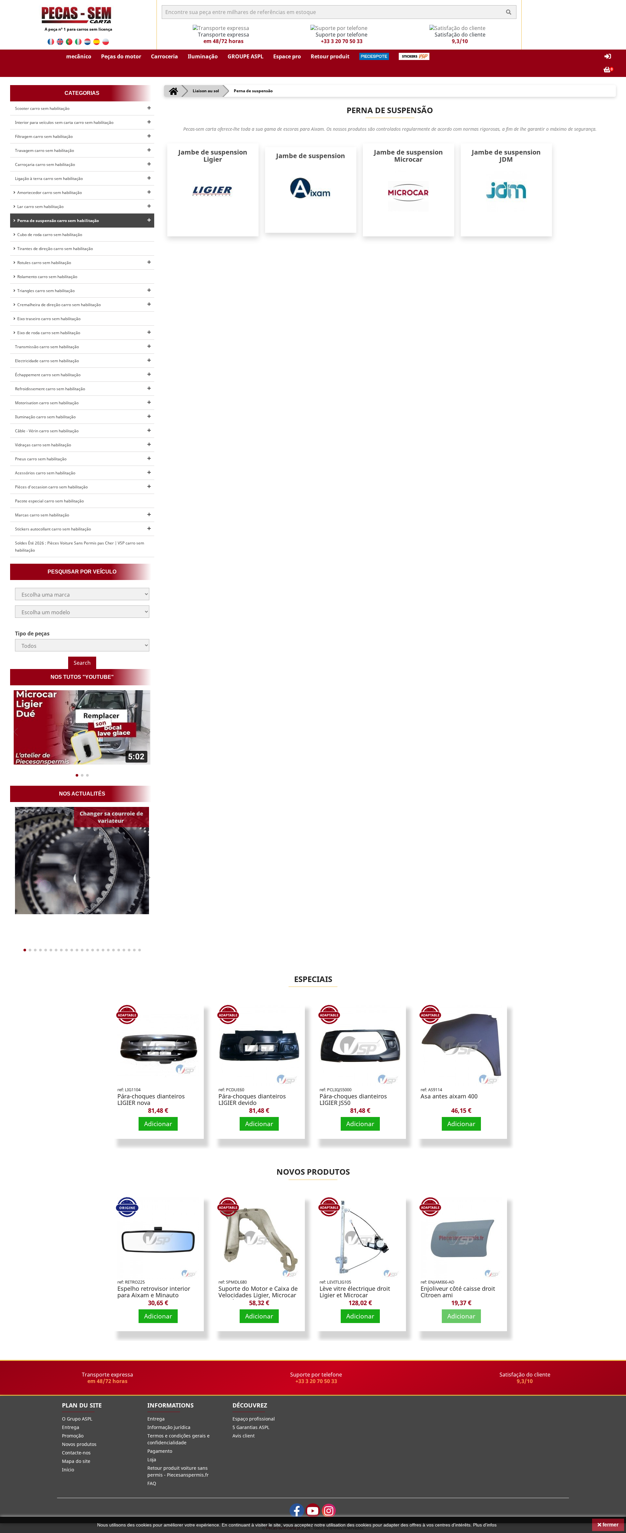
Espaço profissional (253, 1419)
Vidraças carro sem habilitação (43, 445)
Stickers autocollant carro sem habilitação (53, 529)
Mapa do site (76, 1461)
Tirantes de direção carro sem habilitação (54, 248)
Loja (151, 1459)
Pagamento (159, 1451)
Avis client (243, 1436)
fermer (610, 1524)
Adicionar (158, 1123)
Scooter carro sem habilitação (42, 108)
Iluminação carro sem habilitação (45, 417)
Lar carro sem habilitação (39, 206)
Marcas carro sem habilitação (42, 515)
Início (68, 1469)
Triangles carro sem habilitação (45, 290)
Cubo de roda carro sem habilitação (48, 234)
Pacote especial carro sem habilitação (49, 501)
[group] (82, 727)
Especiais (313, 979)
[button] (78, 56)
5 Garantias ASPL (250, 1427)
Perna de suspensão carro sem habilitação (57, 220)
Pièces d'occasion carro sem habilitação (51, 487)
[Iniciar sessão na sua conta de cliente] (608, 56)
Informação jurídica (168, 1427)
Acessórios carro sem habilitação (45, 473)
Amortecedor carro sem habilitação (48, 192)
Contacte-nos (76, 1453)
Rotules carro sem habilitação (43, 262)
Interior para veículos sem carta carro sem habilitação (64, 122)
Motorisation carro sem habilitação (47, 403)
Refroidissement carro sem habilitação (50, 389)
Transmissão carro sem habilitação (47, 347)
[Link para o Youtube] (313, 1510)
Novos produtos (313, 1171)
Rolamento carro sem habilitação (46, 276)
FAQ (151, 1483)
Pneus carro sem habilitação (41, 459)
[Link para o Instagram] (328, 1510)
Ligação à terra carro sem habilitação (49, 178)
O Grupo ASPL (77, 1419)
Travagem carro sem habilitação (44, 150)
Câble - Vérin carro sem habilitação (47, 431)
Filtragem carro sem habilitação (44, 136)
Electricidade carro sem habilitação (47, 361)
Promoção (72, 1436)
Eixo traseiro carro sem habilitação (48, 318)
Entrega (70, 1427)
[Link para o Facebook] (297, 1510)
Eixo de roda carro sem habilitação (47, 332)
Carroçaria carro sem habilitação (45, 164)
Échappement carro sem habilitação (48, 375)
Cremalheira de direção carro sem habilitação (58, 304)
